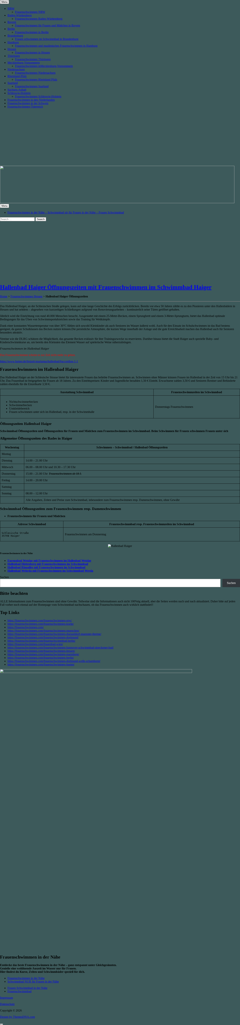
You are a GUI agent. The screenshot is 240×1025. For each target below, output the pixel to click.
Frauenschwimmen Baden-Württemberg (38, 18)
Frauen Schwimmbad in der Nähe (27, 988)
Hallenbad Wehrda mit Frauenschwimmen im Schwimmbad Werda (50, 570)
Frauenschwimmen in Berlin (32, 32)
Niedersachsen (16, 69)
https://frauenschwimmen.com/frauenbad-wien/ (35, 644)
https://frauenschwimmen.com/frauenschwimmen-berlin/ (41, 657)
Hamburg (13, 42)
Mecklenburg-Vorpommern (24, 62)
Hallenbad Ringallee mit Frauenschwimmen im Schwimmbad (46, 567)
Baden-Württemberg (20, 15)
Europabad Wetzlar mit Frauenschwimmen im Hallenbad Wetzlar (49, 560)
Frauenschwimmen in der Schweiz (28, 103)
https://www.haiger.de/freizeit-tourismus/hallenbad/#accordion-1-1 (39, 361)
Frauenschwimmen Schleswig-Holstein (38, 96)
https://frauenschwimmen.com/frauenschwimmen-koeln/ (41, 623)
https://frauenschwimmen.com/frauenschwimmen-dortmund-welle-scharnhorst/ (54, 661)
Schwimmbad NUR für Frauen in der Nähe (33, 981)
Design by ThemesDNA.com (17, 1016)
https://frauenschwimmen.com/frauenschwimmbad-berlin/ (41, 640)
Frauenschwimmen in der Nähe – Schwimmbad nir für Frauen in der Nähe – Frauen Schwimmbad (66, 212)
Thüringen (14, 55)
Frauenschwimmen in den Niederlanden (31, 99)
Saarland (13, 82)
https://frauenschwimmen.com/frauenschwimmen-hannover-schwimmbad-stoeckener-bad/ (61, 647)
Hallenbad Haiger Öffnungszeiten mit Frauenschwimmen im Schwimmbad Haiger (106, 287)
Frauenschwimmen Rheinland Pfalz (36, 79)
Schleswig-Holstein (19, 93)
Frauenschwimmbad (20, 991)
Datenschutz (7, 1004)
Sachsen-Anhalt (17, 89)
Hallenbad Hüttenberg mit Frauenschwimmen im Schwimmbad (48, 564)
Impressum (6, 997)
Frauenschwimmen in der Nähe (26, 978)
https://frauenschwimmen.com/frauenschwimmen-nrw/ (40, 620)
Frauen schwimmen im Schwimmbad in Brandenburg (46, 39)
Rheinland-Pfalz (17, 76)
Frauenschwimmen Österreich (25, 106)
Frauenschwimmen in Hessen (32, 52)
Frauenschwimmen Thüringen (33, 59)
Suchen (4, 577)
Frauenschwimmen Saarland (32, 86)
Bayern (12, 22)
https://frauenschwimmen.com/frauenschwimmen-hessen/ (41, 650)
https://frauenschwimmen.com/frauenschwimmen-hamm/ (41, 664)
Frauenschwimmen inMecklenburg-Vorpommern (44, 66)
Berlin (11, 28)
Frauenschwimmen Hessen (26, 296)
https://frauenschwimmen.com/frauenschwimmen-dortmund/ (43, 637)
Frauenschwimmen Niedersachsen (35, 72)
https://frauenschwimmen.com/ (26, 627)
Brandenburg (15, 35)
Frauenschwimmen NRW (30, 12)
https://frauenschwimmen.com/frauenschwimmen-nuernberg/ (43, 654)
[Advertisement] (120, 137)
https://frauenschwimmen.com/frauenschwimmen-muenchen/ (43, 630)
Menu (5, 2)
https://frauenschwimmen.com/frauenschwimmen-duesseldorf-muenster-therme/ (54, 634)
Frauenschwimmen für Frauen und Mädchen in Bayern (47, 25)
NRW (11, 8)
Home (3, 296)
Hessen (12, 49)
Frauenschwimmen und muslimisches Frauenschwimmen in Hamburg (56, 45)
